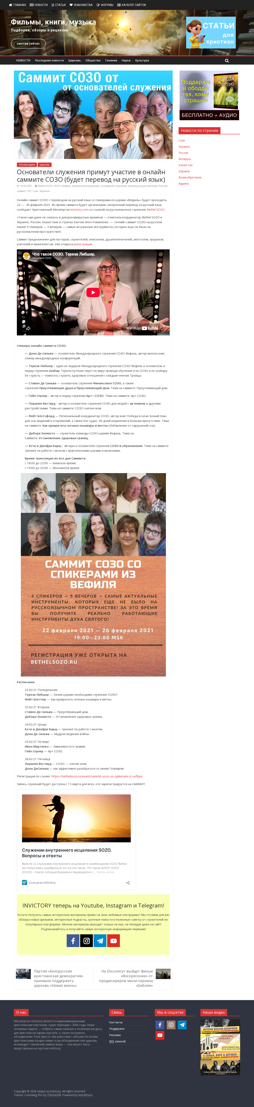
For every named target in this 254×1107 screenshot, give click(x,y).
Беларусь (185, 159)
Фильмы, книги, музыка (53, 22)
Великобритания (190, 177)
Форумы (107, 5)
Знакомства (83, 5)
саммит (21, 191)
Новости (41, 5)
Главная (19, 5)
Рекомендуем (27, 164)
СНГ (29, 191)
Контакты (115, 1022)
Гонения (111, 60)
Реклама (115, 1035)
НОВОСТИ (23, 60)
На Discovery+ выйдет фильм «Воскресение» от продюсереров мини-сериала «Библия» (126, 978)
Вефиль (66, 186)
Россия (163, 186)
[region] (127, 32)
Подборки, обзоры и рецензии (39, 30)
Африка (184, 183)
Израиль (184, 171)
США (35, 191)
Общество (93, 60)
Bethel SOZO (45, 186)
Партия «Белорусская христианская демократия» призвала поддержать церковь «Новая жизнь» (58, 978)
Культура (142, 60)
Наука (126, 60)
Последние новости (49, 60)
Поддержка (116, 1028)
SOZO (57, 186)
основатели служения (114, 186)
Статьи (60, 5)
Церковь (74, 60)
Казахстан (185, 165)
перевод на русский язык (143, 186)
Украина (44, 191)
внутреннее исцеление (86, 186)
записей (117, 1041)
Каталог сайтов (134, 5)
